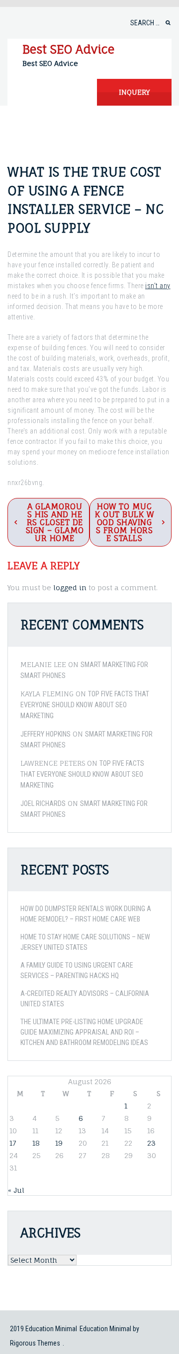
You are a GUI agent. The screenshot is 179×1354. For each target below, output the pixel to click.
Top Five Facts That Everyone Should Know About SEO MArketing (84, 705)
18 (36, 1143)
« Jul (16, 1190)
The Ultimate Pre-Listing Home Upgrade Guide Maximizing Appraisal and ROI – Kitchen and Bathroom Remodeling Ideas (84, 1032)
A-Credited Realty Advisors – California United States (84, 998)
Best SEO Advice (68, 49)
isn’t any (158, 286)
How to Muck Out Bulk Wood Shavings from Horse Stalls (124, 522)
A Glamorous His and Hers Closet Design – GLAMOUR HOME (55, 522)
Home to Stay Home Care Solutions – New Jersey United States (85, 942)
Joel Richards (43, 803)
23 (151, 1143)
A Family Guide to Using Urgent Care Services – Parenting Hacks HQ (76, 970)
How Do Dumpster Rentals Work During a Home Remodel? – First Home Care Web (85, 914)
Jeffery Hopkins (45, 734)
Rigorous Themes (35, 1343)
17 (12, 1143)
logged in (70, 587)
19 (59, 1143)
